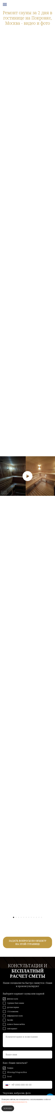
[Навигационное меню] (5, 4)
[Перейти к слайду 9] (33, 917)
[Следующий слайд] (53, 476)
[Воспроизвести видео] (27, 476)
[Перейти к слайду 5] (23, 917)
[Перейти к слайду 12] (41, 917)
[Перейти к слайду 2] (16, 917)
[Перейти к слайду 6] (26, 917)
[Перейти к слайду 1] (13, 917)
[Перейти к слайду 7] (28, 917)
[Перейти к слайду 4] (21, 917)
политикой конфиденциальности (14, 1102)
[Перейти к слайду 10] (36, 917)
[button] (27, 942)
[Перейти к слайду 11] (38, 917)
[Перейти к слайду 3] (18, 917)
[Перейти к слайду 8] (31, 917)
